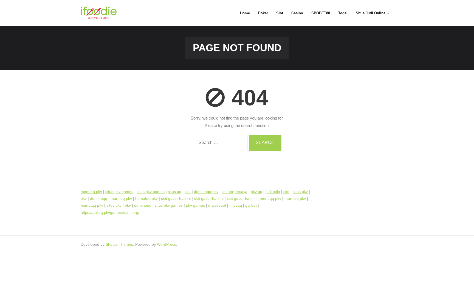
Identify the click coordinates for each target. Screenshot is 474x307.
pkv (84, 198)
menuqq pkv (91, 191)
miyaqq (235, 205)
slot (188, 191)
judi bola (273, 191)
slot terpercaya (234, 191)
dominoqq (98, 198)
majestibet (217, 205)
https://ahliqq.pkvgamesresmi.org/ (110, 212)
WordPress (166, 244)
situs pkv (300, 191)
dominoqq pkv (206, 191)
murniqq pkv (121, 198)
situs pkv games (119, 191)
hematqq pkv (146, 198)
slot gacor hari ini (176, 198)
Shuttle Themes (119, 244)
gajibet (251, 205)
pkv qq (256, 191)
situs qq (174, 191)
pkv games (195, 205)
